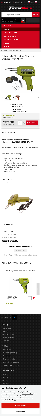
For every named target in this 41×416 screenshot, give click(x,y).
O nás (5, 374)
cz (32, 2)
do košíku (33, 123)
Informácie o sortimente (11, 362)
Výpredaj (6, 47)
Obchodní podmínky (10, 353)
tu (15, 400)
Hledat (35, 15)
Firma (5, 380)
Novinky (6, 43)
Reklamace (7, 356)
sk (39, 2)
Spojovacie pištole (15, 50)
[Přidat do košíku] (33, 298)
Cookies (6, 383)
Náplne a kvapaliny (10, 33)
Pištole (6, 50)
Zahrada (6, 341)
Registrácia (18, 2)
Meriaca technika (9, 36)
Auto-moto (7, 26)
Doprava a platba (9, 359)
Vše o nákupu (7, 349)
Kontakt (6, 377)
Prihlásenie (6, 2)
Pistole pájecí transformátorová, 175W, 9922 (20, 271)
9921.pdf (6, 231)
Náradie (6, 29)
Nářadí (5, 331)
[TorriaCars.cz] (1, 50)
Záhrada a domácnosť (11, 40)
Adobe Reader (12, 237)
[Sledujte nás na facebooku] (14, 317)
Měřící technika (8, 337)
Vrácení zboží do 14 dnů (11, 365)
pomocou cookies (27, 394)
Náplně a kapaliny (9, 334)
